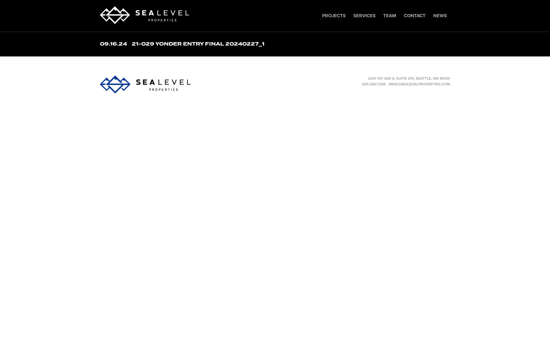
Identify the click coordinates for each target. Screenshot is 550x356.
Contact (415, 15)
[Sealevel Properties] (182, 84)
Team (389, 15)
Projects (334, 15)
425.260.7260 (374, 84)
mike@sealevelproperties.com (419, 84)
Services (364, 15)
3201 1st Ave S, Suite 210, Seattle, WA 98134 (409, 78)
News (440, 15)
